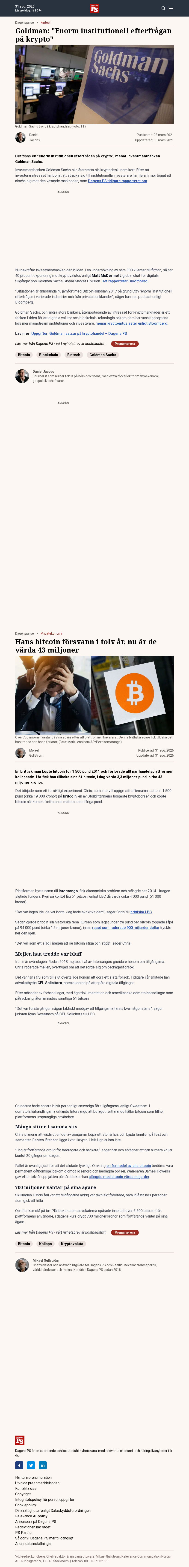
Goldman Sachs (102, 355)
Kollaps (45, 1244)
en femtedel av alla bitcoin (128, 1166)
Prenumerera (125, 344)
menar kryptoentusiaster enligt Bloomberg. (132, 323)
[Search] (163, 8)
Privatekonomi (51, 633)
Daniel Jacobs (43, 371)
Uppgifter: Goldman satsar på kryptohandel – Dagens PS (79, 333)
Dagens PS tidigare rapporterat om (117, 181)
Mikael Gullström (46, 1260)
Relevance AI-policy (31, 1516)
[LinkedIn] (43, 1465)
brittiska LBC (141, 912)
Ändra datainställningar (33, 1543)
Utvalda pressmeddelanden (37, 1483)
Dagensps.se (24, 22)
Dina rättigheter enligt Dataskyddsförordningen (53, 1510)
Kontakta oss (25, 1488)
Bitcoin (24, 355)
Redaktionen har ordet (32, 1527)
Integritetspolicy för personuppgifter (44, 1499)
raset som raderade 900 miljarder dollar (125, 927)
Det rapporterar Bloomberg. (125, 281)
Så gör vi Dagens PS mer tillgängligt (44, 1538)
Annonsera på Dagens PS (35, 1521)
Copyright (23, 1494)
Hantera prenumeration (33, 1477)
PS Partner (24, 1532)
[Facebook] (19, 1465)
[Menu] (171, 8)
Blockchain (48, 355)
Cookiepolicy (25, 1505)
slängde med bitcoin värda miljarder (119, 1177)
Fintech (46, 22)
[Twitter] (31, 1465)
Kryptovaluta (72, 1244)
